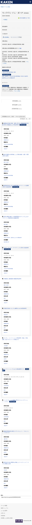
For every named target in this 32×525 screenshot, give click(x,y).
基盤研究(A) (6, 233)
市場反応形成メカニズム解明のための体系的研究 (15, 308)
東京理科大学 (6, 242)
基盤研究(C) (6, 140)
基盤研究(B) (6, 171)
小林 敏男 (6, 345)
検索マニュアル (4, 508)
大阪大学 (5, 148)
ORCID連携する (23, 18)
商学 (15, 72)
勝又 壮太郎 (6, 162)
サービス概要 (4, 505)
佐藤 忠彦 (6, 314)
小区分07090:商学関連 (7, 72)
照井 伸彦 (6, 224)
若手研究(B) (6, 385)
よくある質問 (4, 510)
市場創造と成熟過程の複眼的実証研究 (12, 278)
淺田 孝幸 (6, 439)
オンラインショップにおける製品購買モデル (14, 369)
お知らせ (3, 513)
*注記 (28, 17)
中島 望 (5, 470)
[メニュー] (30, 2)
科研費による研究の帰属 (6, 518)
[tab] (16, 101)
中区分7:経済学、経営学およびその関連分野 (13, 237)
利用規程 (3, 515)
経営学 (6, 76)
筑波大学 (5, 332)
